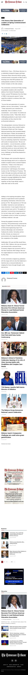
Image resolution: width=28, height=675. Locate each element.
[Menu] (2, 2)
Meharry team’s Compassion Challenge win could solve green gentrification (12, 435)
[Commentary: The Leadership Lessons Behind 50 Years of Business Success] (4, 535)
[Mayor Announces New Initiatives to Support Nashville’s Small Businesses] (4, 554)
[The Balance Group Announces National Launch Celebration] (14, 401)
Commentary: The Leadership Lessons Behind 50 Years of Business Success (16, 534)
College (3, 608)
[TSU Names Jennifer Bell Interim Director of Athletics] (14, 378)
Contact (19, 666)
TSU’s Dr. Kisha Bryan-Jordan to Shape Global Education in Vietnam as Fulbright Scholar (18, 635)
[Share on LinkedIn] (6, 34)
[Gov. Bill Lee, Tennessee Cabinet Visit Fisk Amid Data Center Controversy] (14, 324)
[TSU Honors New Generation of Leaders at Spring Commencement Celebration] (14, 45)
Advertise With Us (11, 666)
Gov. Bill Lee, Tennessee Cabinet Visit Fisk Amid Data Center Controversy (12, 335)
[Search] (26, 2)
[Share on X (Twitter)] (4, 34)
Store (22, 664)
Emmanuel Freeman (9, 28)
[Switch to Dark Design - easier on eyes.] (24, 2)
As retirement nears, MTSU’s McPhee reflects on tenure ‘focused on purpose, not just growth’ (18, 642)
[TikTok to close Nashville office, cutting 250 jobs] (4, 544)
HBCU (3, 17)
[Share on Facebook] (2, 34)
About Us (5, 664)
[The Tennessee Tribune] (13, 2)
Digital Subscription (14, 664)
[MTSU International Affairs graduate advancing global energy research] (4, 628)
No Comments (5, 30)
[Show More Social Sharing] (9, 34)
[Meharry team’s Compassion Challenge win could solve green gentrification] (14, 424)
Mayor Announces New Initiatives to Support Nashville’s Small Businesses (18, 553)
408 (12, 561)
